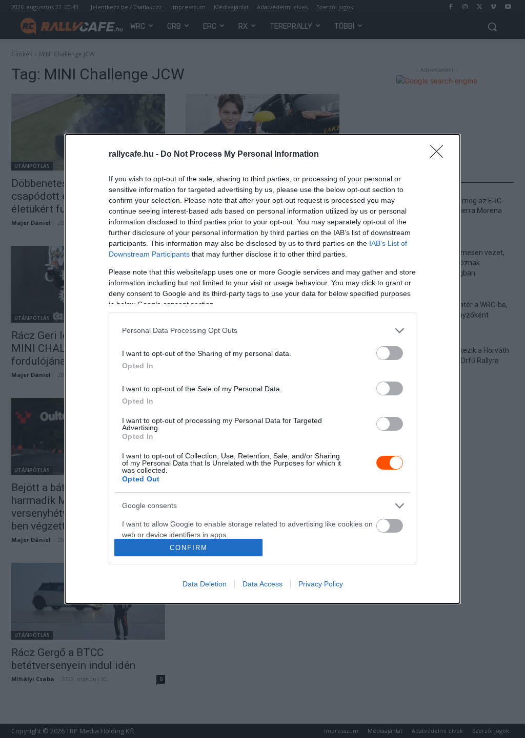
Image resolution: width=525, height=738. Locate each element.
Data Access (262, 584)
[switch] (389, 353)
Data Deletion (205, 584)
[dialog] (262, 369)
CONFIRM (189, 548)
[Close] (440, 154)
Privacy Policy (320, 584)
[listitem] (262, 330)
